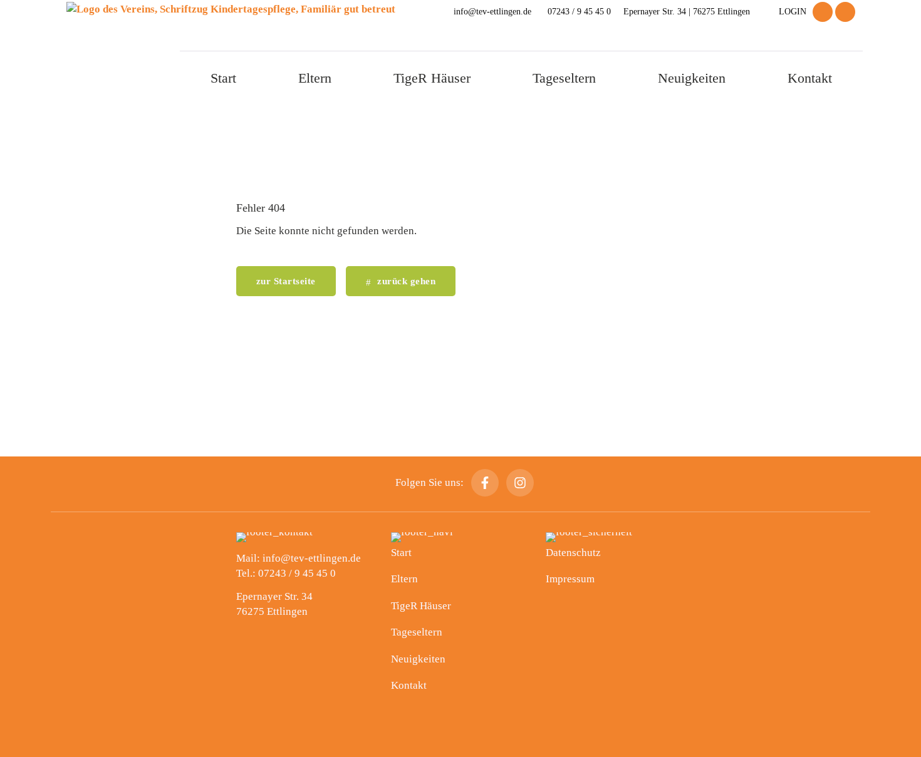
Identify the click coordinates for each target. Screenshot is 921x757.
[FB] (823, 12)
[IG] (845, 12)
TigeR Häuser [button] (432, 78)
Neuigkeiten (692, 78)
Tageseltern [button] (564, 78)
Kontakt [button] (810, 78)
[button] (401, 281)
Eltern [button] (314, 78)
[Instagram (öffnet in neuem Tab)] (520, 483)
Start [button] (223, 78)
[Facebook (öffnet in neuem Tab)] (485, 483)
